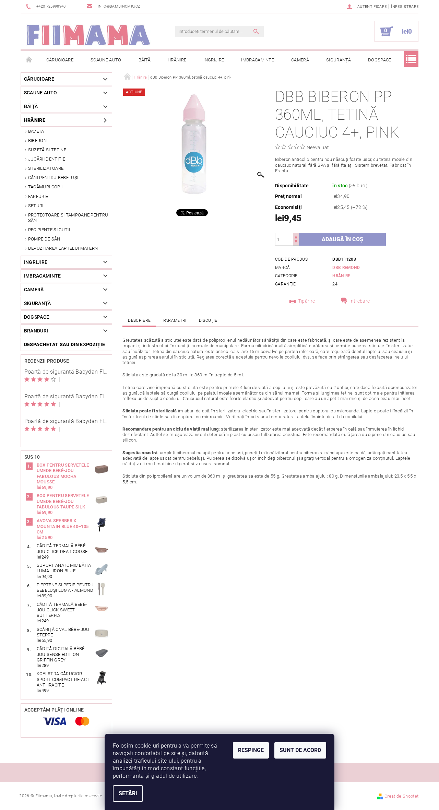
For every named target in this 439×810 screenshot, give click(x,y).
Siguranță (338, 59)
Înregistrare (404, 6)
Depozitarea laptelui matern (63, 248)
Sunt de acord (300, 750)
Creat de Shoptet (401, 796)
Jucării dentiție (46, 159)
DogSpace (379, 59)
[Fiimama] (87, 34)
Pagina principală (29, 60)
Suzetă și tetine (47, 149)
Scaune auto (106, 59)
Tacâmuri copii (45, 186)
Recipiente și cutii (49, 229)
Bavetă (36, 131)
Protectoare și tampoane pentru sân (68, 217)
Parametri (175, 320)
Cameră (300, 59)
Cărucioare (59, 59)
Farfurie (38, 196)
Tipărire (306, 301)
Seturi (36, 205)
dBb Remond (346, 267)
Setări (128, 793)
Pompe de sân (44, 239)
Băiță (145, 59)
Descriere (139, 320)
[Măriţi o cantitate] (296, 236)
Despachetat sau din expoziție (64, 344)
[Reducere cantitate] (296, 242)
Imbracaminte (257, 59)
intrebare (359, 301)
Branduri (36, 330)
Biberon (37, 140)
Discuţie (208, 320)
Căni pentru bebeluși (53, 177)
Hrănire (177, 59)
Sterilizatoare (45, 168)
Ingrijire (213, 59)
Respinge (251, 750)
